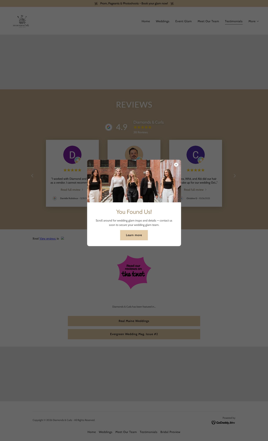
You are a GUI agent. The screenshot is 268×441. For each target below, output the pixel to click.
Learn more (134, 235)
